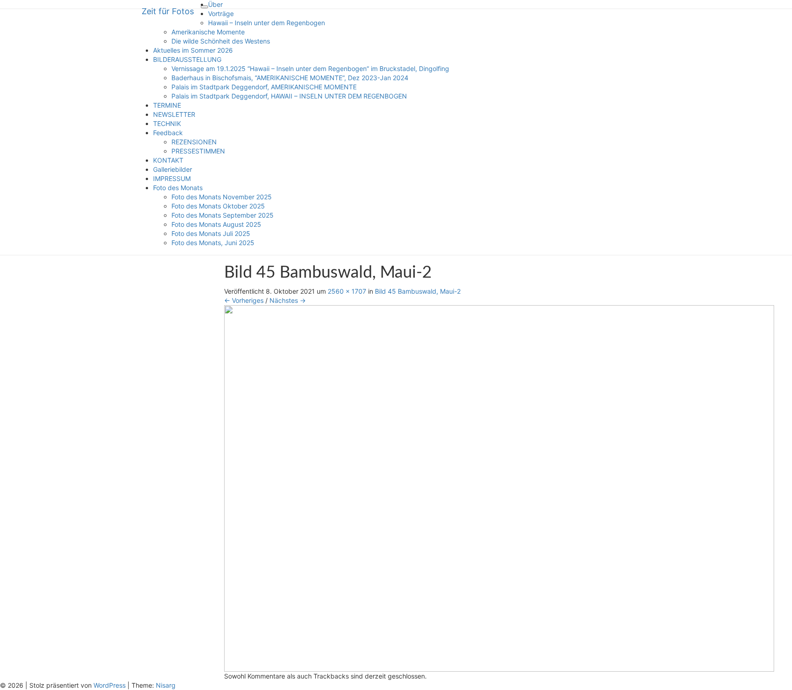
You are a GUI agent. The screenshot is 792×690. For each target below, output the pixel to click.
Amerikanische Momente (208, 32)
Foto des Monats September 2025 (222, 215)
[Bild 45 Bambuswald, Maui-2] (499, 487)
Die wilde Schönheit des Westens (220, 41)
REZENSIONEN (194, 142)
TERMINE (167, 105)
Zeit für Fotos (168, 11)
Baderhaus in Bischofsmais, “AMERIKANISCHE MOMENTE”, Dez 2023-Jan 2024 (289, 78)
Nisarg (166, 685)
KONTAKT (168, 160)
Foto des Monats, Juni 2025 (212, 242)
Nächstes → (288, 300)
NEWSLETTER (174, 114)
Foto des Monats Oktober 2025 (218, 206)
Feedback (168, 133)
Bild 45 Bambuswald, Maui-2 (418, 291)
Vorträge (221, 13)
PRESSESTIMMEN (198, 151)
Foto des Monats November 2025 (221, 197)
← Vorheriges (244, 300)
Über (215, 4)
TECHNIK (167, 123)
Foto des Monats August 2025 (216, 224)
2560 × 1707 (347, 291)
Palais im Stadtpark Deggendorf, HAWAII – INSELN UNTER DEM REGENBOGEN (289, 96)
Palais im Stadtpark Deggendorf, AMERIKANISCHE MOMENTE (264, 87)
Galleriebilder (172, 169)
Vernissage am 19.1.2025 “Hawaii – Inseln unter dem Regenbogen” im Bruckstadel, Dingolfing (310, 68)
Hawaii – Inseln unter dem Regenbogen (266, 23)
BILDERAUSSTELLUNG (187, 59)
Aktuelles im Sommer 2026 (193, 50)
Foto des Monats (178, 188)
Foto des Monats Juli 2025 (210, 233)
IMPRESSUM (172, 178)
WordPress (110, 685)
